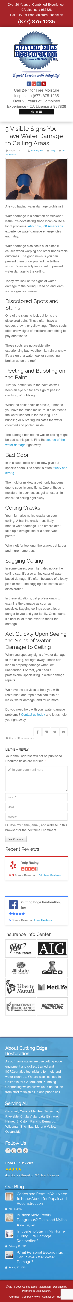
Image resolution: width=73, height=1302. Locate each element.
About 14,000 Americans (45, 226)
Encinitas (26, 1126)
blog (53, 150)
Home (60, 1296)
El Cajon (22, 1121)
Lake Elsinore (48, 1116)
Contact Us (48, 1296)
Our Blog (14, 1296)
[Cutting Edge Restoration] (36, 54)
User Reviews (49, 875)
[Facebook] (29, 84)
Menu (34, 112)
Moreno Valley (45, 1126)
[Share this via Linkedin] (46, 731)
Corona (25, 1111)
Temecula (51, 1111)
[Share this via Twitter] (55, 731)
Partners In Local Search (36, 1290)
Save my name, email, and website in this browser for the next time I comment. (36, 827)
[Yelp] (43, 84)
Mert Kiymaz (37, 150)
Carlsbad (11, 1111)
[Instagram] (38, 84)
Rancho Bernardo (42, 1121)
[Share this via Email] (63, 731)
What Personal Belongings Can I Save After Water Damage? (40, 1257)
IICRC (9, 1071)
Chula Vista (28, 1116)
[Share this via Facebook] (37, 731)
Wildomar (12, 1126)
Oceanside (13, 1131)
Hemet (10, 1121)
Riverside (12, 1116)
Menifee (37, 1111)
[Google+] (34, 84)
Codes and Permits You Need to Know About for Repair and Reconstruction (42, 1198)
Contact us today (33, 714)
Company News (31, 1296)
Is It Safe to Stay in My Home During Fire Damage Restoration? (41, 1236)
